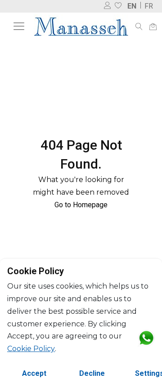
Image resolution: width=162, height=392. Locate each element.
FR (148, 6)
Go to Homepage (81, 204)
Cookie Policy (31, 348)
